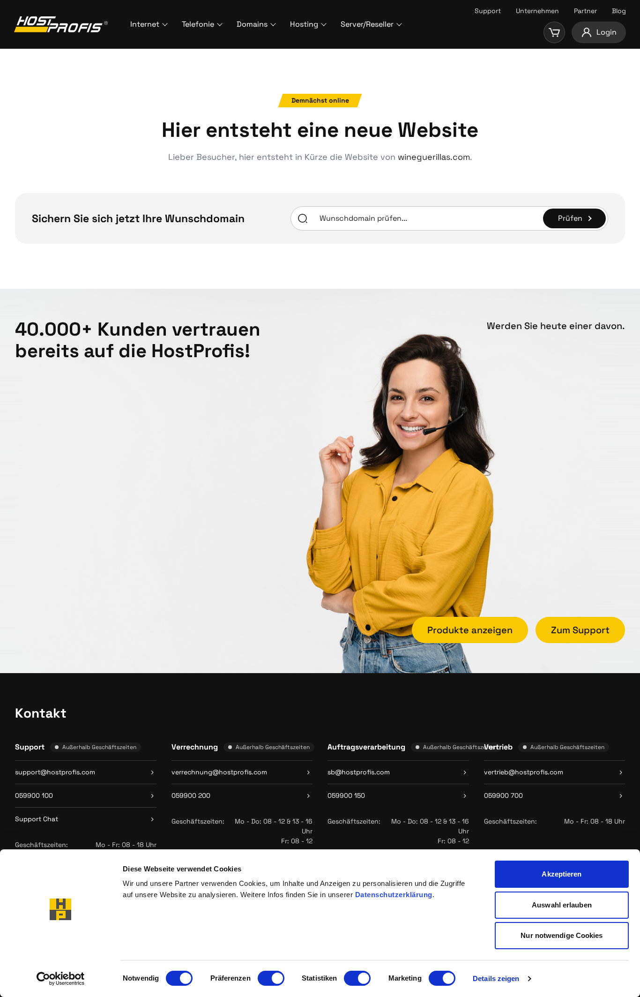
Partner (585, 11)
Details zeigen (496, 978)
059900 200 (190, 795)
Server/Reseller (367, 24)
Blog (619, 11)
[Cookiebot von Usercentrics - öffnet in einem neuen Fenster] (61, 979)
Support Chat (36, 819)
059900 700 (503, 795)
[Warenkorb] (554, 32)
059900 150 (346, 795)
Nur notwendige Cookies (562, 935)
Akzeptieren (561, 874)
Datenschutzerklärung (393, 895)
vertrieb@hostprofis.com (523, 772)
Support (488, 11)
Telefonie (198, 24)
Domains (252, 24)
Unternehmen (537, 11)
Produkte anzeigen (470, 630)
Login (606, 32)
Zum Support (580, 630)
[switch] (271, 978)
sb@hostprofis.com (358, 772)
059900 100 (34, 795)
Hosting (304, 24)
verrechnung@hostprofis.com (219, 772)
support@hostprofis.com (55, 772)
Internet (144, 24)
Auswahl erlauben (562, 905)
